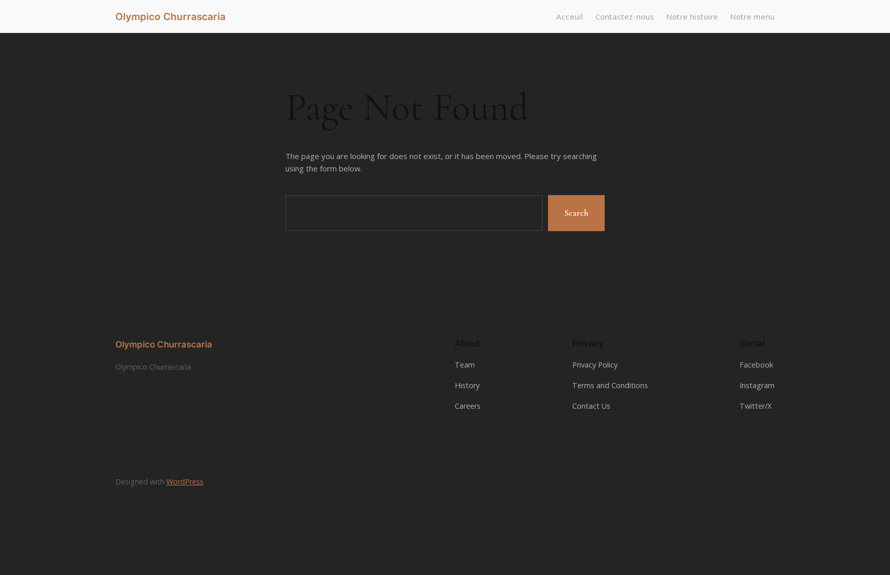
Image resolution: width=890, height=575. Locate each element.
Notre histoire (692, 16)
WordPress (184, 481)
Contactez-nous (624, 16)
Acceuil (569, 16)
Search (576, 212)
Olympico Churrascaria (170, 16)
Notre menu (752, 16)
